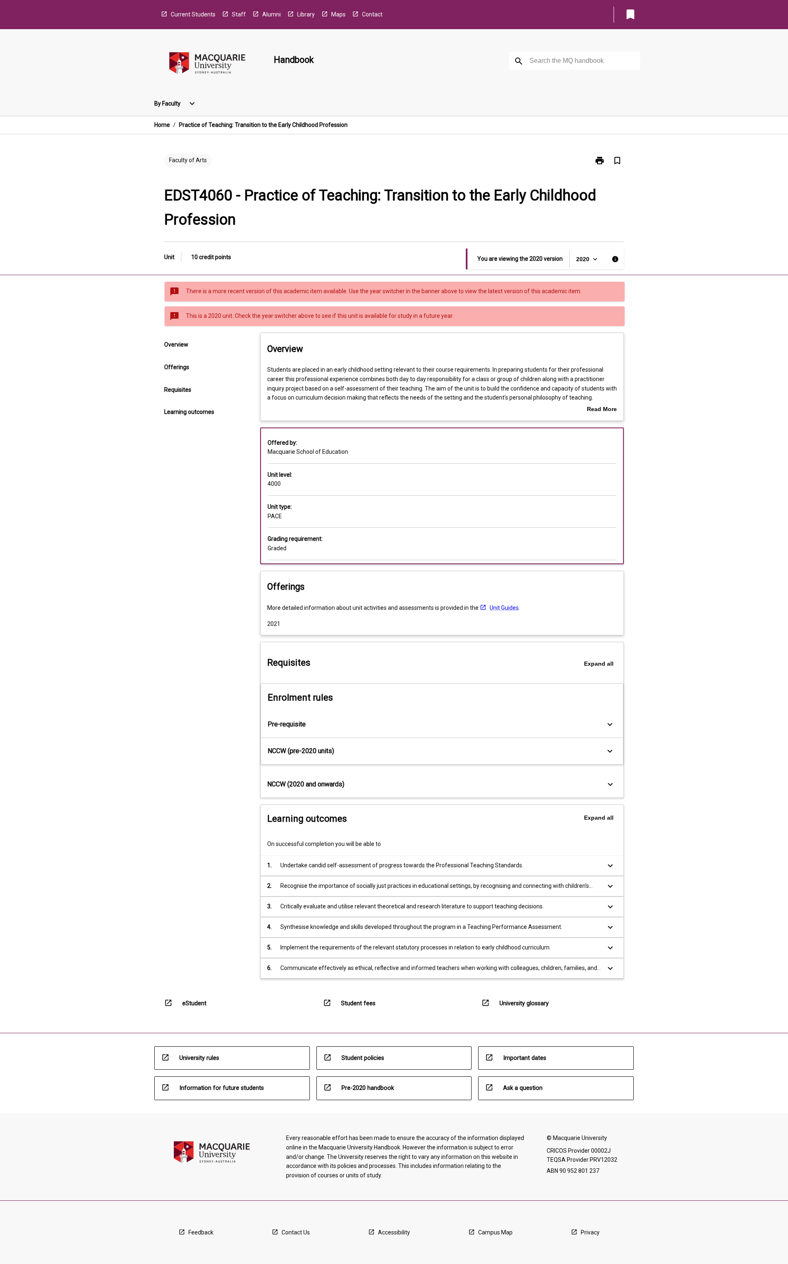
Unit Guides (504, 607)
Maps (338, 14)
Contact (372, 14)
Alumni (271, 14)
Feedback (200, 1232)
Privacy (590, 1232)
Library (306, 14)
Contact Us (296, 1232)
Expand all (599, 663)
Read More (602, 410)
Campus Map (495, 1232)
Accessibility (394, 1232)
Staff (239, 14)
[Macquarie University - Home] (207, 64)
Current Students (193, 14)
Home (162, 125)
